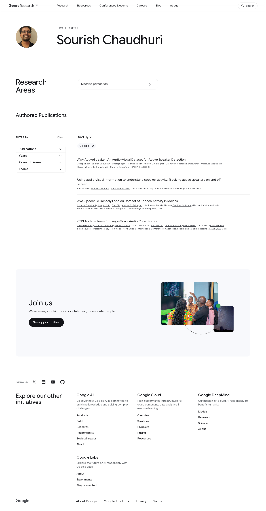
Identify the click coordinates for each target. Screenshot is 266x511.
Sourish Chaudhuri (101, 164)
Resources (84, 5)
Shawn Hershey (84, 225)
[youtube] (53, 382)
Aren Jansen (157, 225)
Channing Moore (173, 225)
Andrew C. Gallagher (154, 164)
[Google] (22, 501)
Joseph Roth (83, 164)
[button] (41, 149)
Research (62, 5)
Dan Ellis (116, 205)
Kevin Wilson (106, 208)
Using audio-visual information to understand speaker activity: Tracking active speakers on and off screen (149, 182)
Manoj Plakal (189, 225)
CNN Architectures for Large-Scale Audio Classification (117, 221)
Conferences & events (114, 5)
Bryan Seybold (84, 229)
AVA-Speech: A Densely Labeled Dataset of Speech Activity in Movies (127, 201)
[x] (34, 382)
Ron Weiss (116, 229)
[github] (62, 382)
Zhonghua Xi (102, 167)
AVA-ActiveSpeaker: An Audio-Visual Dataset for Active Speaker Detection (131, 160)
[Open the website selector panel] (37, 5)
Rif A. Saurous (217, 225)
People (72, 27)
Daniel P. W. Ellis (122, 225)
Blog (158, 5)
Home (60, 27)
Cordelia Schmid (85, 167)
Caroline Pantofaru (119, 167)
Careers (142, 5)
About (174, 5)
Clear (60, 137)
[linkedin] (43, 382)
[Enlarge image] (34, 44)
